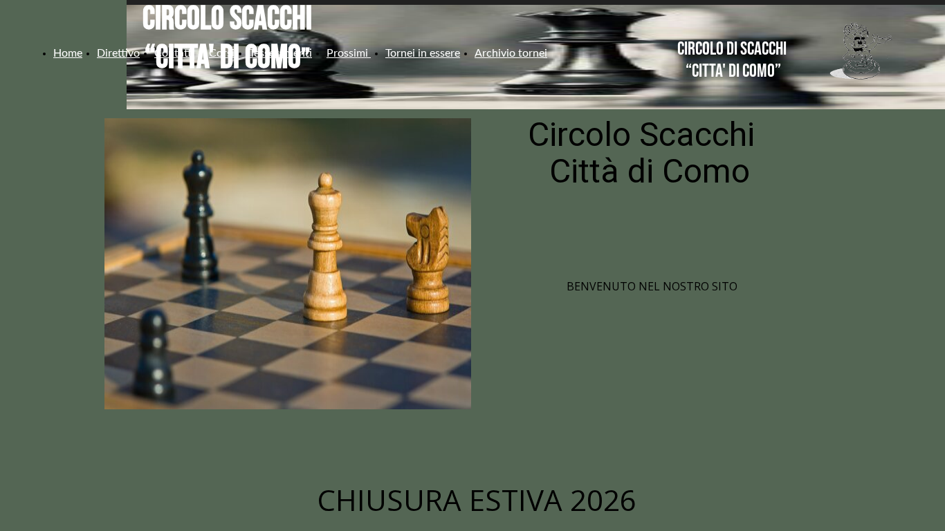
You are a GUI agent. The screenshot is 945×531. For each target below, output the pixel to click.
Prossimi (349, 53)
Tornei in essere (422, 53)
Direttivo (118, 53)
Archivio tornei (511, 53)
